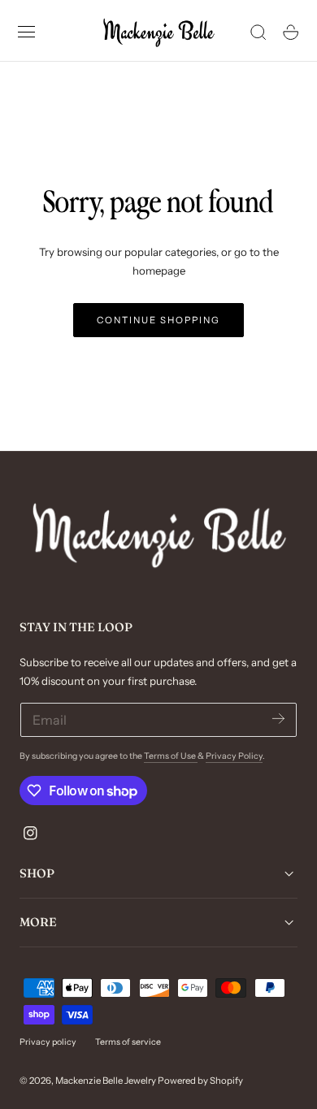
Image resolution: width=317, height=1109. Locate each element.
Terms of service (128, 1042)
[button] (26, 32)
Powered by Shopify (200, 1080)
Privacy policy (48, 1042)
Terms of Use (171, 756)
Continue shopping (158, 320)
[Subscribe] (278, 718)
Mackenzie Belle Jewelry (105, 1080)
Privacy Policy (234, 756)
